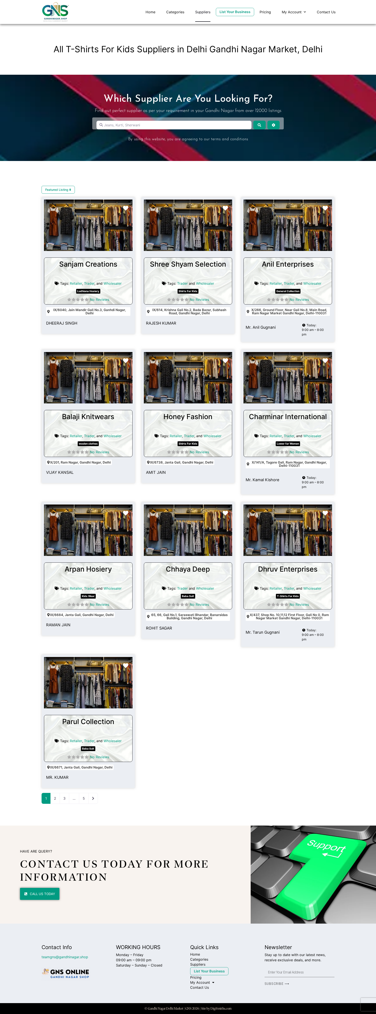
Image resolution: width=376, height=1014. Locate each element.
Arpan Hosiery (88, 569)
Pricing (265, 12)
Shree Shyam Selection (188, 264)
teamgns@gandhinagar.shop (65, 957)
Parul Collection (88, 721)
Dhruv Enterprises (287, 569)
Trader (89, 283)
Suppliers (202, 12)
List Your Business (235, 12)
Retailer (76, 283)
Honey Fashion (187, 416)
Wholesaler (113, 283)
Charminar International (288, 416)
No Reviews (99, 299)
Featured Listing (57, 189)
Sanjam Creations (88, 264)
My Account (292, 12)
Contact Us (326, 12)
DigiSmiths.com (221, 1008)
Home (150, 12)
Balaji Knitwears (88, 416)
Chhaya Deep (188, 569)
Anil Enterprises (288, 264)
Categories (175, 12)
